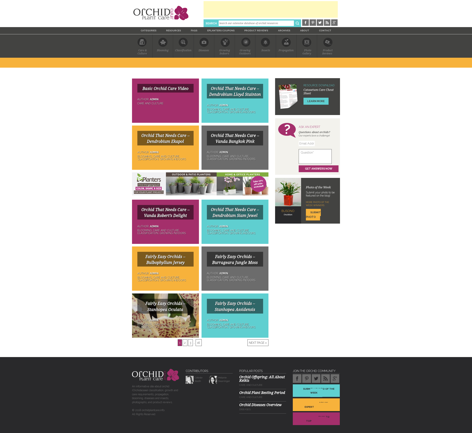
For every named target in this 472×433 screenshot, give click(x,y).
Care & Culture (142, 52)
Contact (325, 30)
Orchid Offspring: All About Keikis (262, 379)
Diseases (204, 50)
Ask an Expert (316, 404)
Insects (265, 50)
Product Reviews (256, 30)
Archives (284, 30)
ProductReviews (327, 52)
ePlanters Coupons (221, 30)
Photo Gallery (306, 52)
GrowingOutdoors (245, 52)
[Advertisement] (271, 9)
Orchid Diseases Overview (260, 405)
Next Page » (258, 342)
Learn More (316, 101)
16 (198, 342)
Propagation (286, 50)
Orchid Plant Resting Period (262, 393)
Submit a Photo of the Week (318, 390)
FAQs (194, 30)
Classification (183, 50)
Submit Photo (313, 214)
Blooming (163, 50)
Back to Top (317, 418)
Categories (148, 30)
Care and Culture (251, 385)
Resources (173, 30)
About (304, 30)
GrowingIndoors (224, 52)
